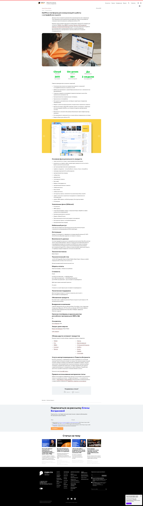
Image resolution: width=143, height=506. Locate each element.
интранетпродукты (50, 400)
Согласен (129, 503)
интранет (44, 400)
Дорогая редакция (81, 343)
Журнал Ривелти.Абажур (46, 8)
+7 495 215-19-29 (43, 481)
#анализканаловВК (75, 461)
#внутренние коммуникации (62, 461)
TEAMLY (59, 25)
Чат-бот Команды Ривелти (46, 483)
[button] (44, 136)
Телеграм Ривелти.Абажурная (74, 477)
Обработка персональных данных (45, 502)
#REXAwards (53, 462)
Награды (65, 486)
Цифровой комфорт (58, 476)
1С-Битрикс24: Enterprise (63, 26)
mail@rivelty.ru (43, 482)
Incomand (70, 25)
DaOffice (79, 347)
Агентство (66, 480)
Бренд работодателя (59, 481)
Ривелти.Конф (83, 477)
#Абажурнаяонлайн (84, 479)
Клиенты (65, 477)
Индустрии (66, 475)
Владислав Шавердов (57, 328)
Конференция (119, 3)
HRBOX (66, 25)
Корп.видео (59, 485)
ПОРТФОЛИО (66, 471)
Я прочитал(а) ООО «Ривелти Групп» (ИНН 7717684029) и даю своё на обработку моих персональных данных (70, 423)
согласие (63, 423)
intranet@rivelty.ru (63, 371)
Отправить (55, 428)
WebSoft (79, 351)
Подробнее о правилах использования (76, 381)
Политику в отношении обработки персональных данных (68, 422)
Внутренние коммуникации (59, 479)
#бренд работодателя (46, 462)
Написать (133, 3)
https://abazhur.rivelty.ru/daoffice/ (64, 379)
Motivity (80, 25)
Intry (63, 25)
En (140, 5)
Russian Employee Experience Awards (84, 475)
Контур (79, 349)
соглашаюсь (55, 424)
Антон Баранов (55, 323)
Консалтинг (107, 3)
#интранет (44, 463)
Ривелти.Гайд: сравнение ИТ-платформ (73, 484)
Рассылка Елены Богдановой (74, 488)
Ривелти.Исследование (75, 481)
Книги (72, 489)
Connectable (80, 353)
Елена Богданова (66, 484)
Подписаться (104, 475)
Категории (66, 473)
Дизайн (58, 483)
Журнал (124, 3)
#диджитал (68, 462)
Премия (113, 3)
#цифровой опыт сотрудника (47, 461)
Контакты (65, 487)
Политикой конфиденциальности (131, 500)
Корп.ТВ (58, 486)
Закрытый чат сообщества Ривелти (75, 480)
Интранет (58, 473)
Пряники (75, 25)
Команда (65, 481)
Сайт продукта (55, 331)
